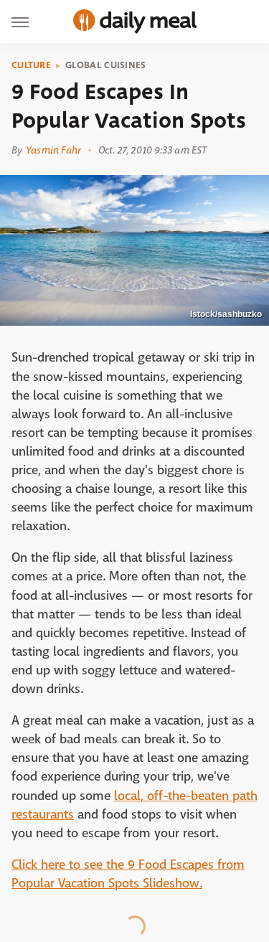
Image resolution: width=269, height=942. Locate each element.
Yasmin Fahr (53, 149)
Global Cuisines (105, 65)
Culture (31, 65)
